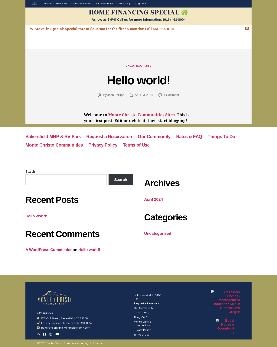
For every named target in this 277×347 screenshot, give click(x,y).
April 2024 (153, 199)
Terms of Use (136, 144)
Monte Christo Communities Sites (141, 115)
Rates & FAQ (123, 3)
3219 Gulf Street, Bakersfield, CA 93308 (64, 318)
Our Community (104, 3)
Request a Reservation (55, 3)
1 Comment (171, 95)
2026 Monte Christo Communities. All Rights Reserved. (72, 343)
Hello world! (138, 80)
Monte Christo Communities (54, 144)
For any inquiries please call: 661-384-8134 (66, 322)
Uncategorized (138, 65)
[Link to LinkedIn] (39, 333)
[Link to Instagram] (51, 333)
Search (30, 171)
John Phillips (115, 95)
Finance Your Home (81, 3)
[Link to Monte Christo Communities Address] (38, 318)
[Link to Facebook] (45, 333)
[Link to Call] (38, 322)
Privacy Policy (102, 144)
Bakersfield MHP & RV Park (53, 136)
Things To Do (140, 3)
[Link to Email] (38, 327)
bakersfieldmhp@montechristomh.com (65, 327)
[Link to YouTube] (58, 333)
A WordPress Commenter (48, 249)
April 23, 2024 (144, 95)
